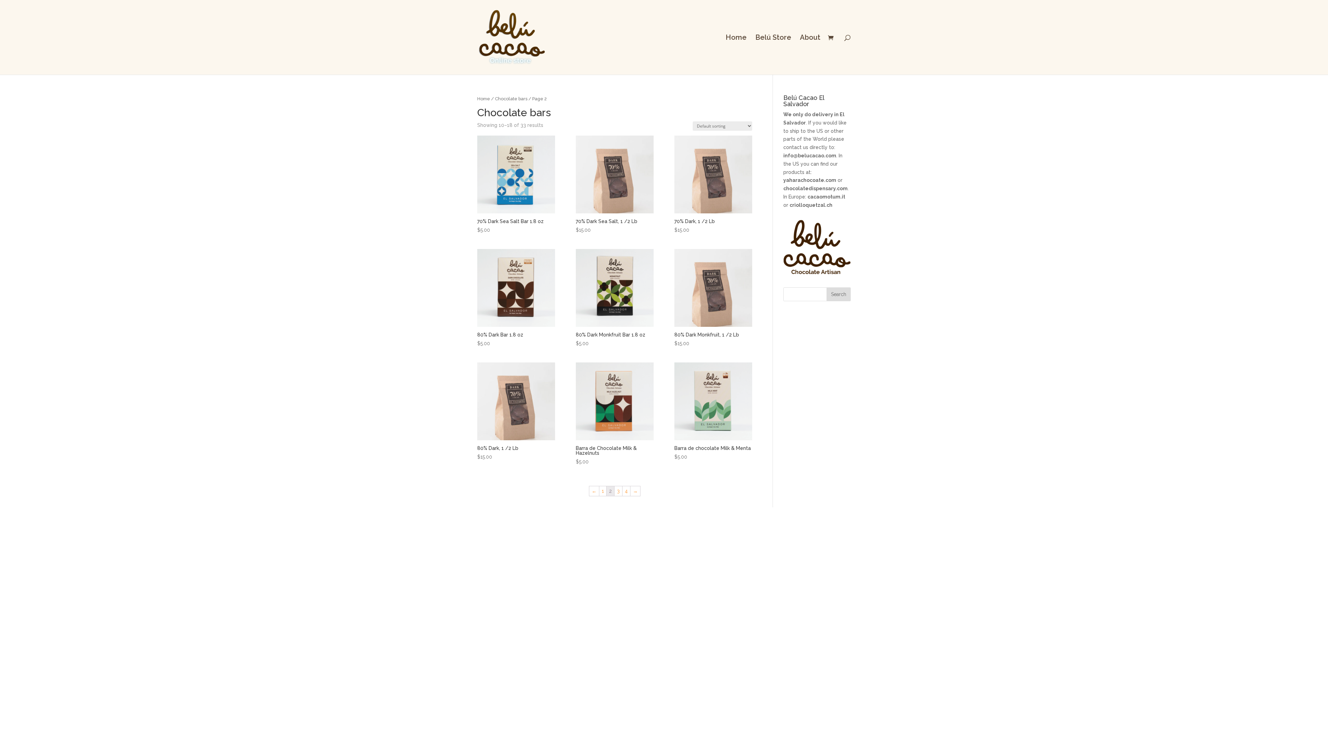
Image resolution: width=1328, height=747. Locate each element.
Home (736, 38)
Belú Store (773, 38)
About (810, 38)
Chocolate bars (511, 98)
